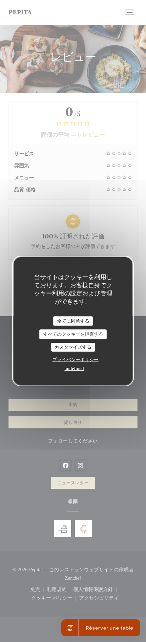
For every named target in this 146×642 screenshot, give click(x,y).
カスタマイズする (73, 347)
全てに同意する (73, 321)
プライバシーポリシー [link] (75, 359)
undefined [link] (74, 368)
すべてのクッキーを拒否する (73, 334)
